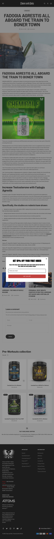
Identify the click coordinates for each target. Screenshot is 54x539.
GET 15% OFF (27, 276)
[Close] (46, 258)
